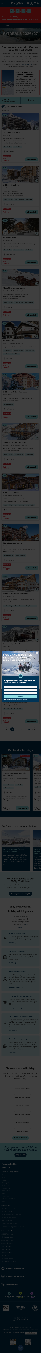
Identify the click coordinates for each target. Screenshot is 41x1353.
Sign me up (20, 696)
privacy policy (23, 699)
